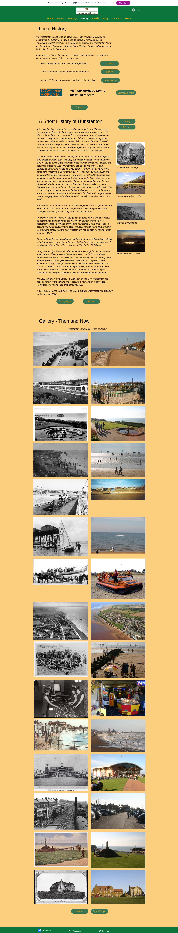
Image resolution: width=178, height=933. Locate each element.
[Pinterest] (99, 931)
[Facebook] (39, 930)
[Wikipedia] (69, 930)
